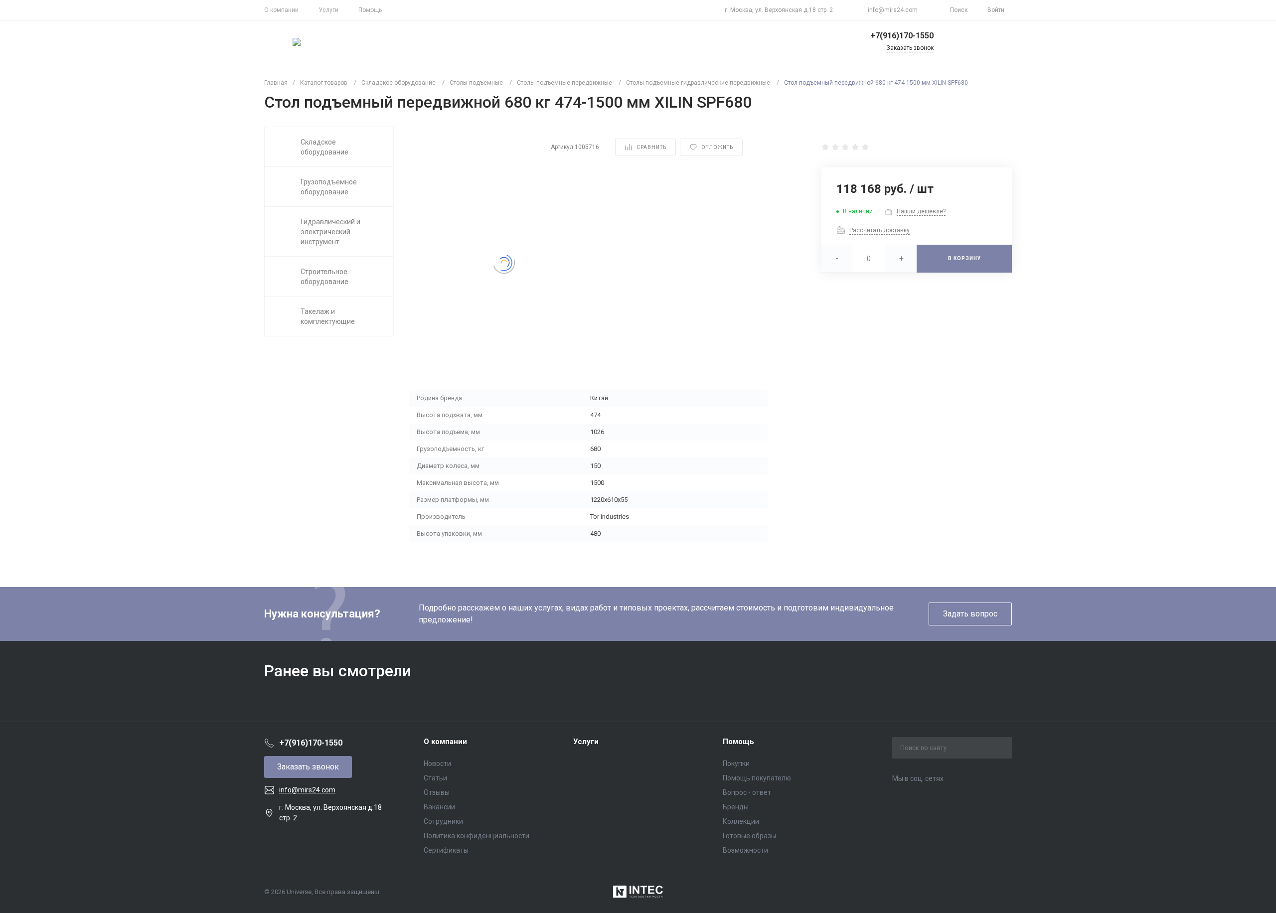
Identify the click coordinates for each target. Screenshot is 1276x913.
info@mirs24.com (893, 9)
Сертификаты (446, 850)
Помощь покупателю (757, 778)
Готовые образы (749, 836)
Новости (437, 763)
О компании (281, 9)
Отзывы (437, 792)
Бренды (736, 807)
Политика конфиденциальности (476, 836)
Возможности (745, 850)
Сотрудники (443, 821)
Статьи (435, 778)
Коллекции (741, 821)
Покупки (736, 763)
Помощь (370, 9)
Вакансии (439, 807)
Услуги (328, 9)
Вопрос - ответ (747, 792)
